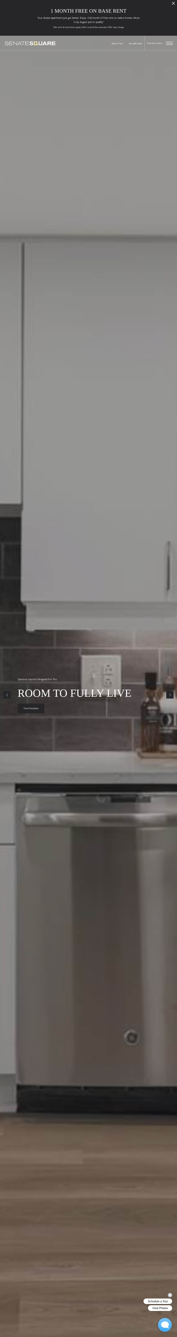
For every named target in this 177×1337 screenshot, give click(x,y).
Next (170, 695)
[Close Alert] (173, 4)
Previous (7, 695)
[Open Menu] (169, 43)
